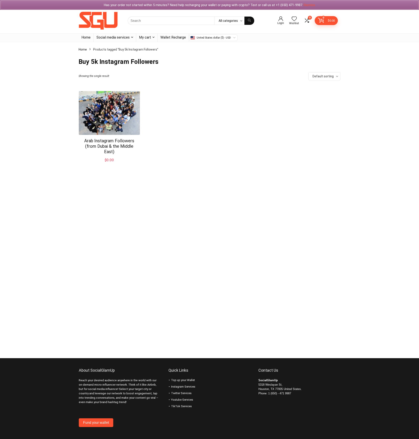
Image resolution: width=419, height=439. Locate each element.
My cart (145, 37)
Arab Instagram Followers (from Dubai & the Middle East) (109, 146)
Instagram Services (183, 386)
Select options (109, 164)
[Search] (249, 21)
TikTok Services (181, 406)
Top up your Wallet (183, 380)
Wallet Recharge (173, 37)
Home (86, 37)
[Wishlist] (294, 19)
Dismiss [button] (309, 5)
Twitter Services (181, 393)
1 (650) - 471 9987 (279, 393)
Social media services (113, 37)
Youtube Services (182, 399)
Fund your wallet (96, 422)
